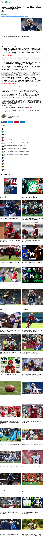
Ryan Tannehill (22, 16)
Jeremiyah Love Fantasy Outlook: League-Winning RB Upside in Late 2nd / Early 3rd (15, 145)
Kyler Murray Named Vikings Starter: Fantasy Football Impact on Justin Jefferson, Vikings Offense (17, 151)
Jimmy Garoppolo (8, 16)
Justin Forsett (13, 16)
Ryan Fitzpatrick (18, 16)
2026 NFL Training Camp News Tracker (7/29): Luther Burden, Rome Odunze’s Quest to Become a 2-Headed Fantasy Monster (31, 375)
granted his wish (29, 107)
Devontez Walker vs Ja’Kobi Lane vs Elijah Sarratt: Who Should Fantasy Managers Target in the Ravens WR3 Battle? (19, 157)
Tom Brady (26, 16)
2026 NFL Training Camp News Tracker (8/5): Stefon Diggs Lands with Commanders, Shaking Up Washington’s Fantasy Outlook (32, 308)
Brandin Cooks (3, 16)
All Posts (10, 118)
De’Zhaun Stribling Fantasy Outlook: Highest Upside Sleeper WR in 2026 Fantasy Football (16, 142)
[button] (4, 122)
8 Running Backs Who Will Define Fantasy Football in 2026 (10, 534)
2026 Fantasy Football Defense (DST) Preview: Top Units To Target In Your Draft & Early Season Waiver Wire (18, 136)
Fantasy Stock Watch (4, 14)
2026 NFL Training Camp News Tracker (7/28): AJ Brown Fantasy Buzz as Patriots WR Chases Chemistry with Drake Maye (32, 399)
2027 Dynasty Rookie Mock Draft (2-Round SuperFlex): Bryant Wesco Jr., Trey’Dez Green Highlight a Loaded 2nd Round (32, 490)
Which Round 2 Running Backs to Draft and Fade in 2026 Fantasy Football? (14, 139)
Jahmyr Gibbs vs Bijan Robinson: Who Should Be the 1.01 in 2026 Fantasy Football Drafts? (16, 154)
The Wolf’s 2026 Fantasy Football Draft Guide (8, 374)
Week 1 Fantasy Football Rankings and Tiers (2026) (9, 218)
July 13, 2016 (16, 38)
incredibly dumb (20, 110)
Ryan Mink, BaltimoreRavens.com (7, 55)
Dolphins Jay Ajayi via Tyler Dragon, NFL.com (9, 83)
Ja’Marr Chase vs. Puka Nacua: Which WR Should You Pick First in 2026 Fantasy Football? (16, 148)
